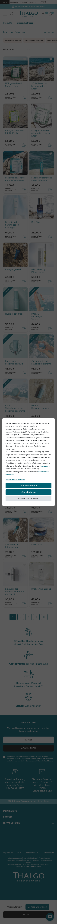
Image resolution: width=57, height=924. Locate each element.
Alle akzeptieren (28, 485)
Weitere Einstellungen (15, 479)
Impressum (45, 466)
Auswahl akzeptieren (28, 498)
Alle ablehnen (28, 492)
